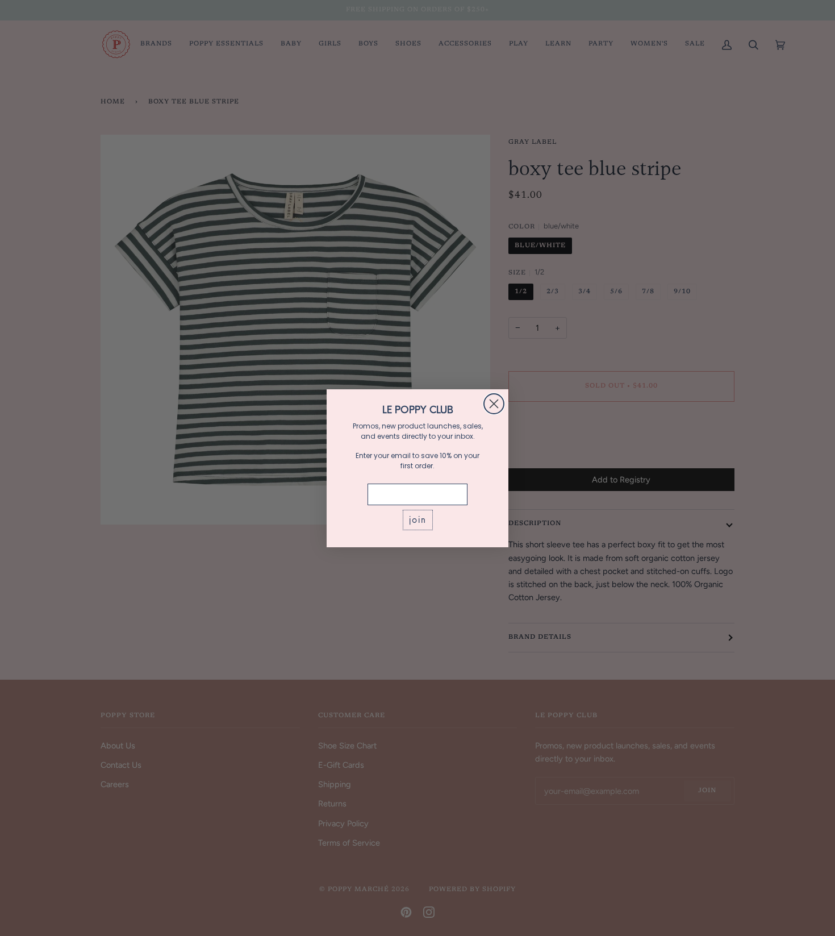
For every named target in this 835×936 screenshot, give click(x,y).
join (418, 520)
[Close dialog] (494, 404)
